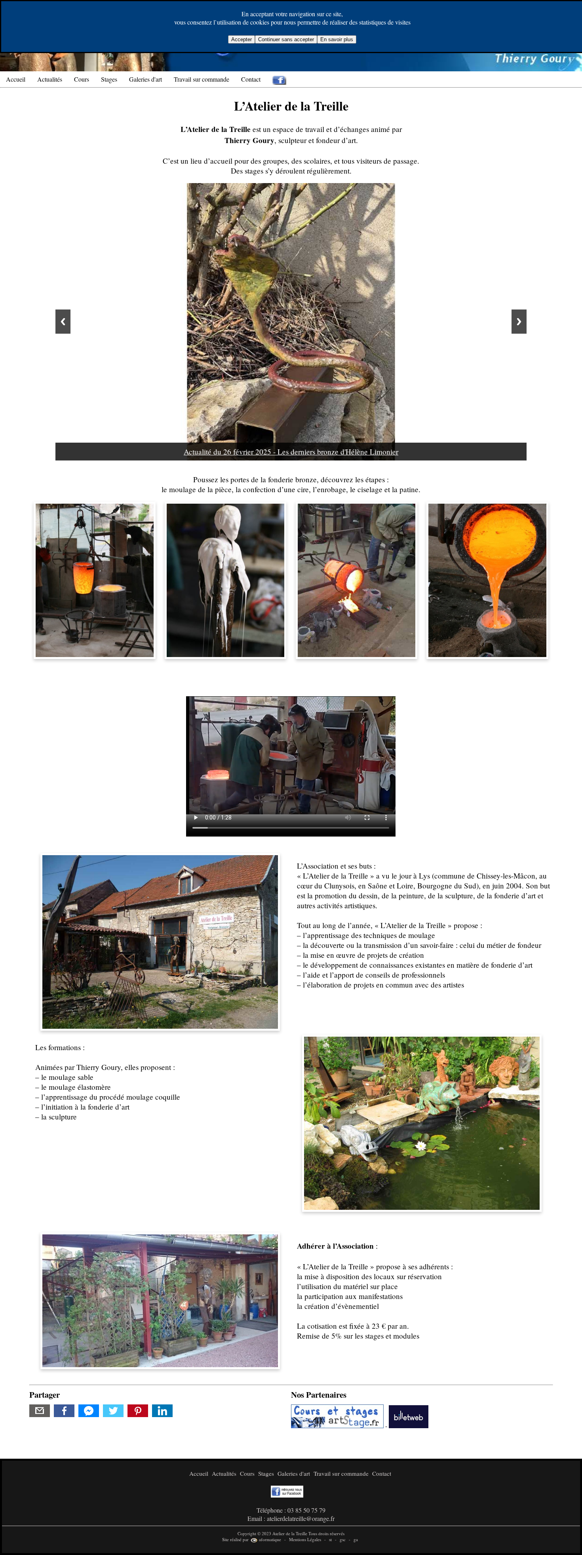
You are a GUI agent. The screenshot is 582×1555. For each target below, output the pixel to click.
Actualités (49, 79)
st (330, 1539)
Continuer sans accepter (286, 39)
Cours (81, 79)
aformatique (269, 1539)
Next (519, 321)
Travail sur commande (201, 79)
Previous (62, 321)
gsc (343, 1539)
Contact (251, 79)
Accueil (15, 79)
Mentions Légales (305, 1539)
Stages (109, 79)
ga (356, 1539)
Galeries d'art (145, 79)
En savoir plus (336, 39)
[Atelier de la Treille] (95, 579)
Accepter (241, 39)
